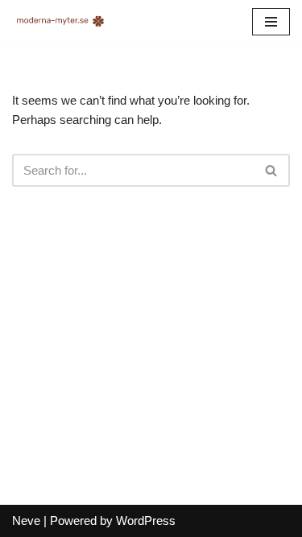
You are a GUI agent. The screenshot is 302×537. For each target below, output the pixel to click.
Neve (26, 520)
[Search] (272, 170)
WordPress (146, 520)
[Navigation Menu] (271, 21)
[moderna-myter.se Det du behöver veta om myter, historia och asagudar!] (60, 21)
